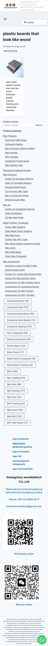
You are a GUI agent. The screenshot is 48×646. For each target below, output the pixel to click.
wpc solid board (13, 252)
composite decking (19, 326)
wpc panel (15, 410)
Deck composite (17, 333)
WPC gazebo (11, 157)
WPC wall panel (17, 423)
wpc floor (14, 397)
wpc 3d (6, 205)
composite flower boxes (17, 161)
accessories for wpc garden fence (22, 282)
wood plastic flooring (20, 365)
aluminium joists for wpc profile (21, 266)
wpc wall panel (12, 235)
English (30, 22)
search (39, 125)
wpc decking (16, 390)
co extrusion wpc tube (16, 191)
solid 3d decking (13, 213)
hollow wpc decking (15, 227)
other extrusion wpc (15, 200)
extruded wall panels (15, 187)
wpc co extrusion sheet (17, 195)
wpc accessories (11, 261)
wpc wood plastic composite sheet (22, 243)
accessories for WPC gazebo (19, 295)
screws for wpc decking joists (20, 278)
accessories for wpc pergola (19, 291)
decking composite (19, 339)
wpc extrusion (10, 174)
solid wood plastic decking (18, 231)
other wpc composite (15, 256)
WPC (12, 371)
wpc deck (14, 384)
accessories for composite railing (22, 287)
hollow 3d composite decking (20, 209)
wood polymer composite (15, 223)
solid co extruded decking (18, 183)
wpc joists (10, 248)
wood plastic (15, 352)
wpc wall (14, 416)
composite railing (14, 144)
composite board (18, 301)
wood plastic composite (21, 358)
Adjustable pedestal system (17, 170)
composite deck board (20, 314)
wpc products (10, 136)
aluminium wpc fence (16, 140)
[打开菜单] (5, 19)
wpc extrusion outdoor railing (20, 148)
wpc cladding (16, 378)
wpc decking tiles (14, 165)
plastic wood (16, 346)
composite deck (18, 307)
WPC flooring (16, 403)
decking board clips (15, 270)
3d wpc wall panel (14, 217)
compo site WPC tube (16, 239)
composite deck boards (21, 320)
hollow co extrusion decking (19, 179)
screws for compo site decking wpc (23, 274)
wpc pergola (11, 152)
